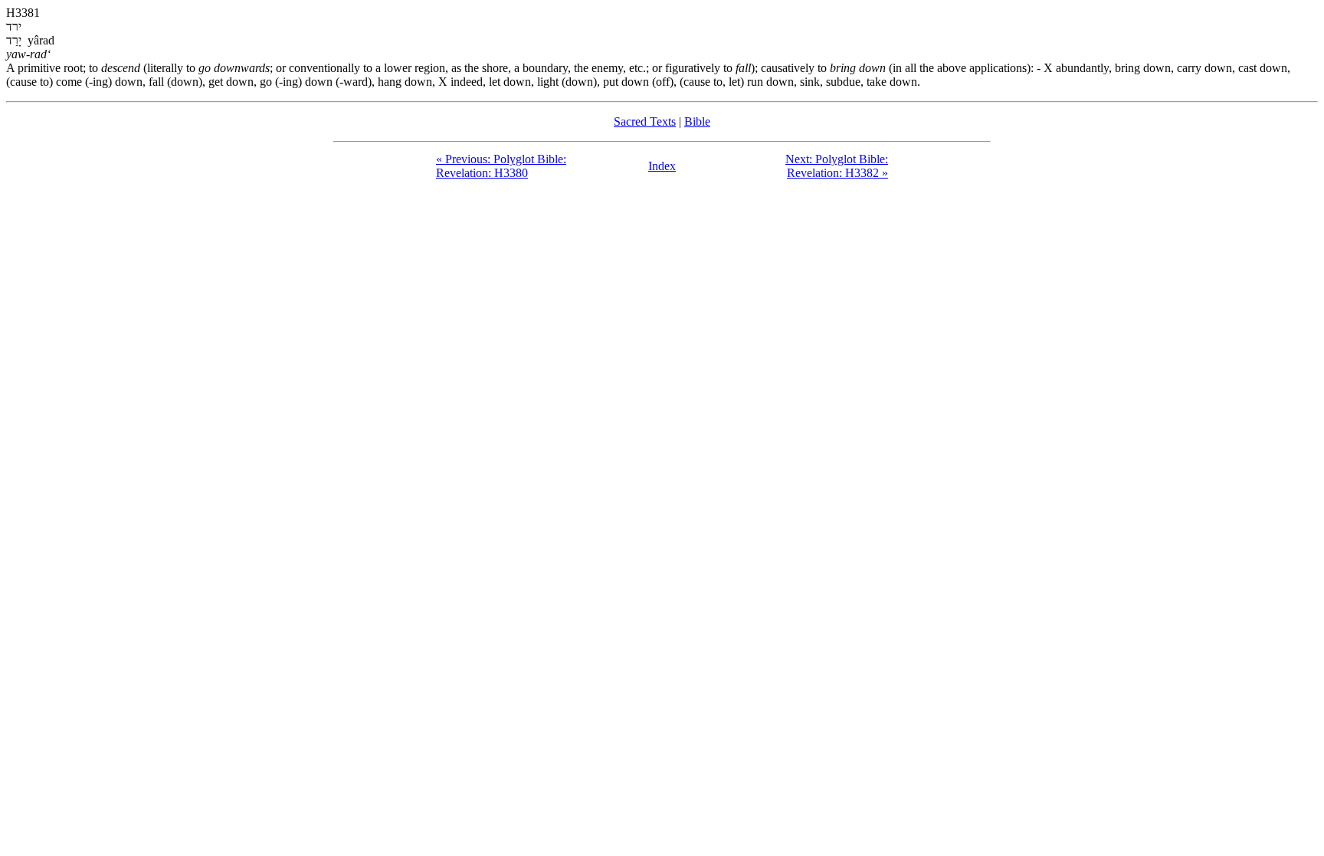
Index (662, 165)
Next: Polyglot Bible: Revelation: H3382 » (836, 166)
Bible (697, 121)
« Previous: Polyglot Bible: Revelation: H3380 (501, 166)
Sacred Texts (645, 121)
